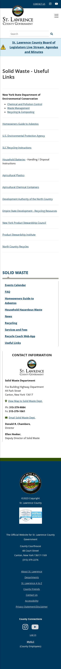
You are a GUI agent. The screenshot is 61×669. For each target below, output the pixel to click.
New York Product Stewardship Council (24, 222)
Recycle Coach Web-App (20, 336)
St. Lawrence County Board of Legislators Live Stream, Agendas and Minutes (34, 47)
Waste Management (18, 108)
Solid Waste (15, 272)
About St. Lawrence (31, 571)
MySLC (30, 641)
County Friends (31, 589)
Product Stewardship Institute (18, 234)
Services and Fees (16, 329)
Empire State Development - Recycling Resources (29, 210)
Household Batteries (13, 159)
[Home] (17, 18)
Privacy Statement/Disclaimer (32, 606)
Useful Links (13, 343)
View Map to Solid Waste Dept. (25, 401)
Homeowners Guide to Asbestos (20, 123)
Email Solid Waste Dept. (22, 417)
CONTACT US (39, 4)
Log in (33, 634)
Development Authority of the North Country (27, 199)
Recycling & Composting (20, 112)
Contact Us (32, 594)
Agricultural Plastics (13, 175)
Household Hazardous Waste (23, 309)
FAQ (7, 292)
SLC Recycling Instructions (16, 147)
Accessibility (31, 600)
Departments (32, 577)
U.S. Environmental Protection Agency (23, 135)
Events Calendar (15, 285)
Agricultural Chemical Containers (20, 187)
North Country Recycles (15, 246)
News (8, 316)
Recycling (11, 323)
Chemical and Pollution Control (24, 104)
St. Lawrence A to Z (31, 583)
